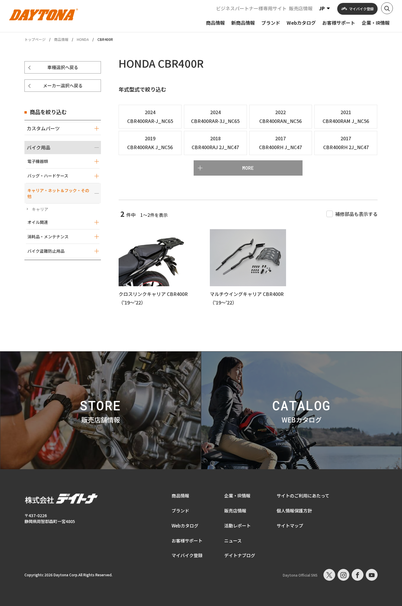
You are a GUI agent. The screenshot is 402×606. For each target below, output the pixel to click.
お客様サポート (187, 540)
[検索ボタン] (387, 8)
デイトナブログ (239, 555)
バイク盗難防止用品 (45, 251)
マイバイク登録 (187, 555)
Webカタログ (185, 525)
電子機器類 (37, 161)
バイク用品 (38, 147)
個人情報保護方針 (294, 510)
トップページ (35, 39)
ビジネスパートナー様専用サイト (251, 8)
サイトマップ (290, 525)
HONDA (83, 39)
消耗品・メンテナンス (48, 236)
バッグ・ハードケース (47, 176)
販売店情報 (301, 8)
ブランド (180, 510)
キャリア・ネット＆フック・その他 (58, 193)
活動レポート (237, 525)
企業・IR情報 (237, 495)
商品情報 (61, 39)
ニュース (233, 540)
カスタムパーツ (43, 128)
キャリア (40, 209)
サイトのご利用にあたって (303, 495)
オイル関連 (37, 222)
